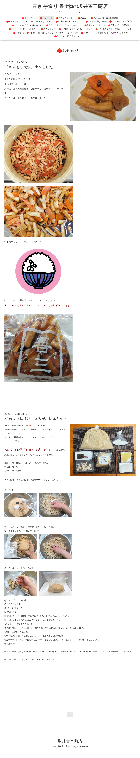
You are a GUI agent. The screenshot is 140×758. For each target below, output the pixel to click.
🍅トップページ (29, 18)
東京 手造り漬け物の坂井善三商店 (70, 6)
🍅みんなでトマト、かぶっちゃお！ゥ (63, 25)
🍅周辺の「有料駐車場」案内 (94, 33)
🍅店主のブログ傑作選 (118, 25)
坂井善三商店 (70, 741)
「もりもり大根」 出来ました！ (31, 67)
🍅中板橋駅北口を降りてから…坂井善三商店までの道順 (52, 33)
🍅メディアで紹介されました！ (23, 29)
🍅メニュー (83, 18)
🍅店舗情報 (18, 33)
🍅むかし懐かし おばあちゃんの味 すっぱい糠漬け (29, 22)
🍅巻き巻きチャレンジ (94, 25)
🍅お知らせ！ (46, 18)
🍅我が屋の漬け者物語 (96, 22)
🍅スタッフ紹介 (48, 29)
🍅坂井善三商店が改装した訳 (69, 22)
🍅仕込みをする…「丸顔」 (121, 22)
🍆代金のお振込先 (119, 33)
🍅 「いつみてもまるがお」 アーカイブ (113, 29)
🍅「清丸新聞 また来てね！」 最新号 (75, 29)
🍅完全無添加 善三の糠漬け (104, 18)
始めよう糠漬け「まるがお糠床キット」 (38, 418)
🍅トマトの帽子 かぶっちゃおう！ (27, 25)
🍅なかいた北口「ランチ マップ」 (70, 36)
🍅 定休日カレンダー (65, 18)
